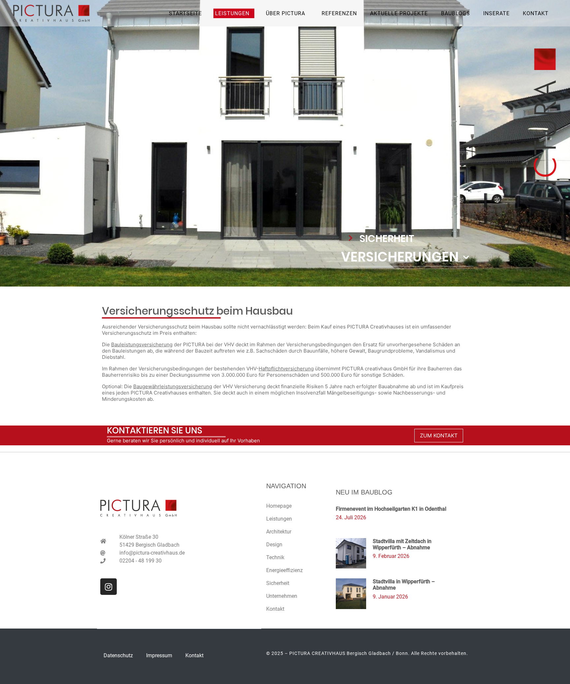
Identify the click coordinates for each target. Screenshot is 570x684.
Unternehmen (281, 596)
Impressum (159, 655)
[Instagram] (108, 586)
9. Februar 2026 (391, 556)
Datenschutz (118, 655)
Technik (275, 557)
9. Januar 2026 (390, 597)
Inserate (496, 13)
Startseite (185, 13)
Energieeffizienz (284, 570)
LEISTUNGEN (232, 13)
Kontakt (536, 13)
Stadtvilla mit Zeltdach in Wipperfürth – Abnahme (402, 544)
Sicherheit (277, 583)
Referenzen (339, 13)
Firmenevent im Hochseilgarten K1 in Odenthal (391, 509)
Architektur (278, 532)
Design (274, 544)
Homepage (279, 506)
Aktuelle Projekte (399, 13)
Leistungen (279, 519)
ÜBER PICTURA (285, 13)
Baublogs (455, 13)
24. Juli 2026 (351, 517)
